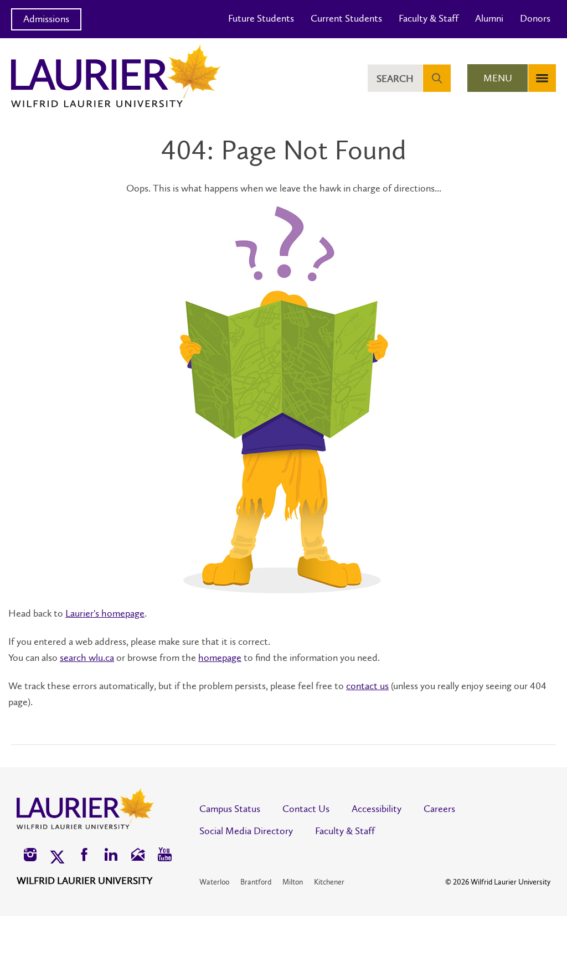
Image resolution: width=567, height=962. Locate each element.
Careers (439, 809)
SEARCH (395, 79)
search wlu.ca (87, 657)
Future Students (261, 18)
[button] (30, 856)
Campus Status (229, 809)
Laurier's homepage (105, 613)
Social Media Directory (246, 831)
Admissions (46, 19)
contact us (367, 686)
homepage (219, 657)
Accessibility (376, 809)
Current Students (346, 18)
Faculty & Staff (428, 18)
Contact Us (305, 809)
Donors (535, 18)
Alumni (489, 18)
